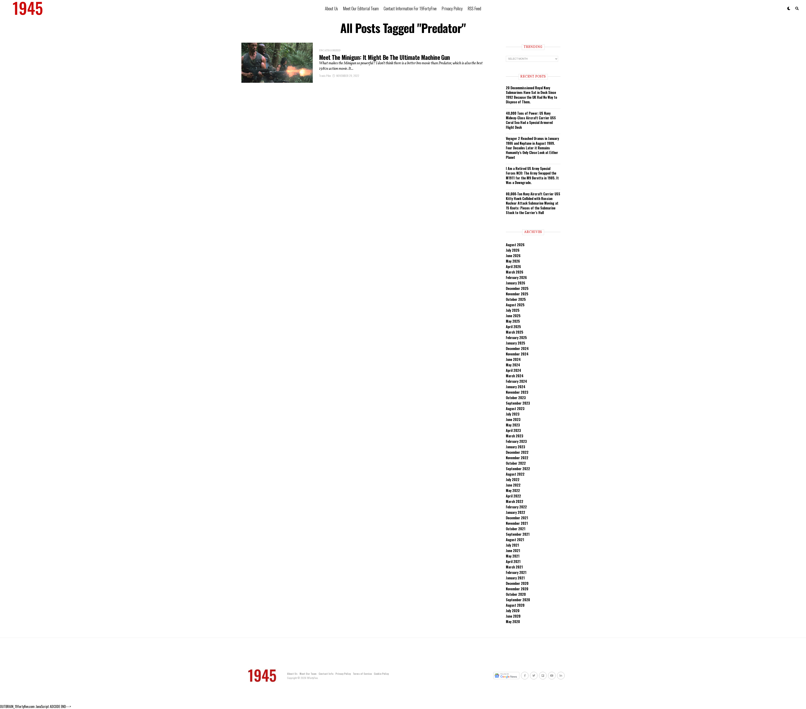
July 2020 (512, 610)
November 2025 (517, 293)
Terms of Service (362, 673)
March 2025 (514, 332)
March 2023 (514, 435)
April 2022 (513, 496)
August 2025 (515, 304)
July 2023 (512, 414)
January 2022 (515, 512)
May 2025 (513, 321)
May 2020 (513, 621)
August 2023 (515, 408)
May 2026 (513, 261)
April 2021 (513, 561)
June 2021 (513, 550)
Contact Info (326, 673)
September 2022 (518, 468)
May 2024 (513, 364)
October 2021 (515, 528)
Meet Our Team (308, 673)
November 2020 (517, 588)
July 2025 (512, 310)
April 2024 (513, 370)
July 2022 (512, 479)
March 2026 (514, 272)
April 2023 (513, 430)
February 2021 (516, 572)
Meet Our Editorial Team (361, 8)
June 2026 (513, 255)
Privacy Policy (452, 8)
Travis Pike (325, 75)
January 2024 (515, 386)
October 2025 (516, 299)
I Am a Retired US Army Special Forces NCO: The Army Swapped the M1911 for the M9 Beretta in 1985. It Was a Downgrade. (532, 175)
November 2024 (517, 353)
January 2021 (515, 577)
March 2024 (514, 375)
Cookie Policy (381, 673)
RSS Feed (474, 8)
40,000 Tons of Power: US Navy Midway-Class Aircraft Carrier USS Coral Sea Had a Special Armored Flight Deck (531, 120)
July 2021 (512, 545)
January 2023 (515, 446)
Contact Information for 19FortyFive (410, 8)
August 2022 (515, 474)
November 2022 (517, 457)
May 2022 (513, 490)
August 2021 (515, 539)
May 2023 (513, 425)
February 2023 (516, 441)
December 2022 (517, 452)
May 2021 (512, 556)
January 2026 (515, 282)
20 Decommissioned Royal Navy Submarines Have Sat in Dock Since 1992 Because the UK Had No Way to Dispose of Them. (531, 94)
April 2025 (513, 326)
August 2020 (515, 605)
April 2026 (513, 266)
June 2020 (513, 616)
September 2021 (518, 534)
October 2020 (516, 594)
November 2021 (517, 523)
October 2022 (516, 463)
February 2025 (516, 337)
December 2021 (517, 517)
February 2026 (516, 277)
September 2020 (518, 599)
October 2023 (516, 397)
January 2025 (515, 343)
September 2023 (518, 403)
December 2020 (517, 583)
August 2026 (515, 244)
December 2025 (517, 288)
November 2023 (517, 392)
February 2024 (516, 381)
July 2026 (512, 250)
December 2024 (517, 348)
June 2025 (513, 315)
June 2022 (513, 485)
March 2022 (514, 501)
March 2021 (514, 567)
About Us (331, 8)
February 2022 (516, 506)
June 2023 (513, 419)
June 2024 (513, 359)
